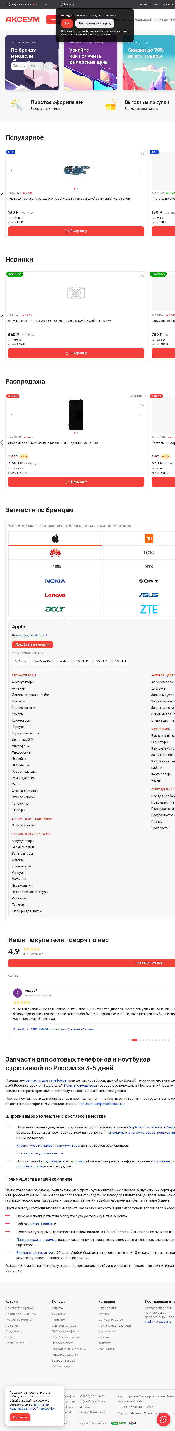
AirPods (20, 661)
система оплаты (41, 1224)
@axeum (85, 1407)
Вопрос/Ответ (62, 1343)
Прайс (10, 1337)
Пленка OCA (21, 765)
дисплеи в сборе (141, 1133)
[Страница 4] (143, 1040)
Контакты (105, 1343)
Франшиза (106, 1349)
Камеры (17, 714)
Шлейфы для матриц (28, 911)
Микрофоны (21, 746)
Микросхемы (21, 752)
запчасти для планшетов (43, 1153)
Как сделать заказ (65, 1337)
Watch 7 (120, 661)
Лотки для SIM (22, 740)
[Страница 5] (146, 1040)
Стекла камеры (23, 797)
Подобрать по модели (32, 644)
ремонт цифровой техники (103, 1104)
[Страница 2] (134, 1040)
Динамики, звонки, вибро (31, 695)
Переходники (22, 886)
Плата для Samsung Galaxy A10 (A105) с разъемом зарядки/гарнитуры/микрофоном (69, 198)
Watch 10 (82, 661)
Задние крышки (23, 708)
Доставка (59, 1314)
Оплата (57, 1308)
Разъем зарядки (24, 772)
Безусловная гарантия (34, 1253)
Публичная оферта (66, 1331)
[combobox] (19, 66)
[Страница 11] (165, 1040)
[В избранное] (142, 153)
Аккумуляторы (23, 682)
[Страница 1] (129, 1040)
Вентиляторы (22, 854)
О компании (107, 1308)
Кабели (156, 768)
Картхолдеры (161, 774)
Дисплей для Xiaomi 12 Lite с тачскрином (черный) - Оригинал (53, 443)
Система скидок (64, 1325)
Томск (148, 1413)
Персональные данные (69, 1349)
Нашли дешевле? (65, 1354)
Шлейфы (18, 810)
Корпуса (18, 727)
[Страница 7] (152, 1040)
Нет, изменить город (95, 23)
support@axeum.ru (92, 1412)
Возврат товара (63, 1360)
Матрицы (19, 879)
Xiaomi (156, 1127)
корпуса (163, 1133)
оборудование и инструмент (60, 1161)
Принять (20, 1417)
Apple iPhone (139, 1127)
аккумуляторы (68, 1146)
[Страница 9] (159, 1040)
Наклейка (19, 759)
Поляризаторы (162, 809)
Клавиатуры (21, 866)
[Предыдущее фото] (12, 170)
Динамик (18, 860)
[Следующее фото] (140, 170)
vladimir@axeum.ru (158, 1321)
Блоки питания (23, 847)
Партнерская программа (36, 1240)
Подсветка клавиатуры (30, 892)
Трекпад (18, 905)
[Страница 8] (156, 1040)
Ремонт (145, 4)
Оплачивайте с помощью (93, 1423)
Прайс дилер (15, 1343)
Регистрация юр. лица (114, 1325)
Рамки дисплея (23, 778)
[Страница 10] (162, 1040)
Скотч (16, 784)
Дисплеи (18, 701)
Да (67, 23)
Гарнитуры (159, 742)
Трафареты (160, 828)
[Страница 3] (140, 1040)
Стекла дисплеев (25, 791)
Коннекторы (21, 720)
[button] (55, 538)
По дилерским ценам (20, 1314)
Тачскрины (20, 804)
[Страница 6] (149, 1040)
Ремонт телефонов (19, 1308)
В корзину (78, 231)
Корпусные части (25, 733)
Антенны (19, 688)
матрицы (45, 1146)
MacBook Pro (43, 661)
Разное (156, 822)
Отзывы (103, 1314)
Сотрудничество (110, 1319)
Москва (69, 4)
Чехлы (156, 781)
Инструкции (107, 1331)
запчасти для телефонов (46, 1080)
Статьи (103, 1337)
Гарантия (59, 1319)
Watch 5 (102, 661)
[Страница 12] (168, 1040)
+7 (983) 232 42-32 (18, 4)
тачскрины (115, 1133)
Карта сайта (61, 1366)
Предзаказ (13, 1331)
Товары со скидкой (19, 1319)
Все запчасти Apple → (30, 635)
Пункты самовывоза (80, 1085)
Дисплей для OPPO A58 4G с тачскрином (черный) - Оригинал (54, 1029)
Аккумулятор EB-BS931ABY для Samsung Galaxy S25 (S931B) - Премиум (59, 320)
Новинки (11, 1325)
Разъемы (19, 898)
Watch (64, 661)
